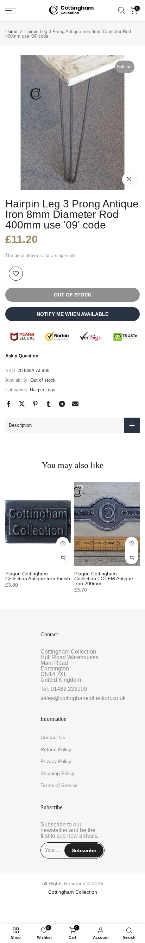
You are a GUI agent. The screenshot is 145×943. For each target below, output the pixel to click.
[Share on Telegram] (62, 404)
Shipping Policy (57, 773)
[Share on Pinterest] (35, 404)
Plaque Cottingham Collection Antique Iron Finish (37, 576)
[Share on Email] (75, 404)
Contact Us (52, 737)
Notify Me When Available (72, 314)
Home (11, 31)
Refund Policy (55, 749)
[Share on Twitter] (22, 404)
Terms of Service (59, 785)
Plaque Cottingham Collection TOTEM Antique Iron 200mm (103, 578)
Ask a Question (21, 355)
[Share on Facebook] (8, 404)
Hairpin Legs (42, 389)
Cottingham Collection (72, 892)
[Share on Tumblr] (48, 404)
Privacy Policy (55, 761)
